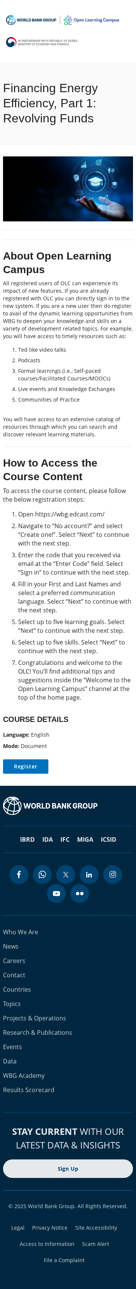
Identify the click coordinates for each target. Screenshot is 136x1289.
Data (10, 1061)
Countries (17, 989)
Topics (12, 1004)
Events (12, 1047)
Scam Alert (95, 1243)
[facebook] (18, 874)
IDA (47, 839)
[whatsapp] (42, 874)
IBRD (27, 839)
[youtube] (56, 893)
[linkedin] (89, 874)
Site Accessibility (96, 1227)
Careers (14, 961)
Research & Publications (37, 1032)
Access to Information (47, 1243)
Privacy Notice (50, 1227)
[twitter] (65, 874)
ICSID (108, 839)
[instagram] (112, 874)
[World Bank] (68, 805)
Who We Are (20, 932)
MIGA (85, 839)
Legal (18, 1227)
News (11, 946)
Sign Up (68, 1168)
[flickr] (79, 893)
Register (25, 766)
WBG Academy (24, 1075)
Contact (14, 975)
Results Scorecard (28, 1090)
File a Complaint (64, 1260)
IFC (65, 839)
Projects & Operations (34, 1018)
